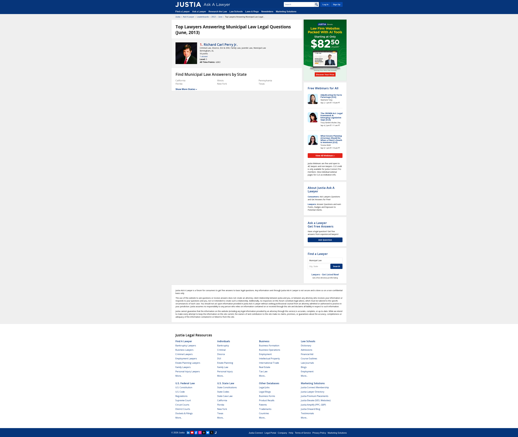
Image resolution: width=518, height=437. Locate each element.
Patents (263, 404)
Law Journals (307, 362)
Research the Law (218, 11)
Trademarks (265, 409)
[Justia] (188, 4)
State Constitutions (227, 387)
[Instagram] (200, 432)
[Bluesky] (207, 432)
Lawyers (312, 204)
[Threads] (203, 432)
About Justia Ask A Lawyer (321, 189)
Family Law (222, 367)
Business (264, 341)
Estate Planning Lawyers (187, 362)
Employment (265, 354)
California (222, 400)
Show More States (185, 89)
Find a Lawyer (182, 11)
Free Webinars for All (323, 88)
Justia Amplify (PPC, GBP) (313, 404)
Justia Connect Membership (315, 387)
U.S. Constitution (183, 387)
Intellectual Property (269, 358)
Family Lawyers (183, 367)
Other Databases (269, 383)
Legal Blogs (265, 391)
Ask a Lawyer (199, 11)
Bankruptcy (223, 345)
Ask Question (325, 239)
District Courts (182, 409)
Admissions (306, 349)
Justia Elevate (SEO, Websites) (316, 400)
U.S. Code (180, 391)
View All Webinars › (325, 155)
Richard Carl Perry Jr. (221, 44)
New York (222, 409)
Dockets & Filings (184, 413)
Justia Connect (256, 433)
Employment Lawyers (186, 358)
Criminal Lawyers (184, 354)
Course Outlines (309, 358)
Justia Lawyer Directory (312, 391)
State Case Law (224, 396)
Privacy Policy (319, 433)
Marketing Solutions (286, 11)
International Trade (269, 362)
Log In (325, 4)
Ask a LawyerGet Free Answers (320, 224)
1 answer (204, 56)
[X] (211, 432)
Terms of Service (303, 433)
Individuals (223, 341)
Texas (220, 413)
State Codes (223, 391)
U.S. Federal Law (185, 383)
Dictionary (306, 345)
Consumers (313, 196)
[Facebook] (196, 432)
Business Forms (267, 396)
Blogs (304, 367)
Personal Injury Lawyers (187, 371)
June (220, 17)
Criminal (221, 349)
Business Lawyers (184, 349)
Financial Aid (307, 354)
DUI (219, 358)
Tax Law (263, 371)
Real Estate (264, 367)
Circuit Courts (182, 404)
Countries (264, 413)
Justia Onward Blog (310, 409)
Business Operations (269, 349)
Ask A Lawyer (188, 17)
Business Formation (269, 345)
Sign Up (336, 4)
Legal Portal (270, 433)
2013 (213, 17)
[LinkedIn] (188, 432)
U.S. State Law (225, 383)
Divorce (221, 354)
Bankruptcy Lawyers (185, 345)
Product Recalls (266, 400)
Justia (177, 17)
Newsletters (267, 11)
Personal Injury (225, 371)
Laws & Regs (252, 11)
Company (282, 433)
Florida (220, 404)
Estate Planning (225, 362)
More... (178, 375)
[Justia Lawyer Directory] (215, 432)
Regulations (181, 396)
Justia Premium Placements (314, 396)
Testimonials (307, 413)
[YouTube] (192, 432)
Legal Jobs (264, 387)
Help (291, 433)
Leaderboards (203, 17)
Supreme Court (183, 400)
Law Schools (236, 11)
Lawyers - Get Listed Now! (325, 274)
